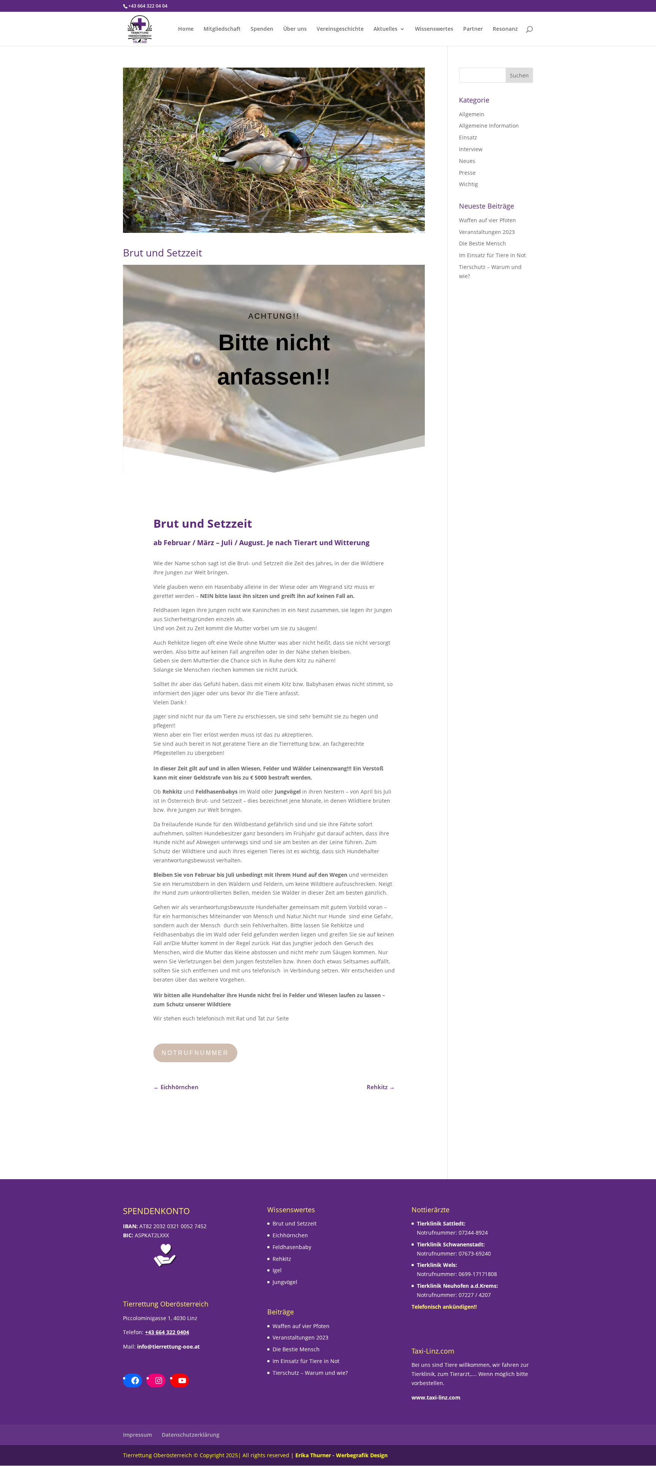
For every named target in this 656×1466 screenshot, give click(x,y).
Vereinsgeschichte (340, 29)
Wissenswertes (434, 29)
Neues (467, 160)
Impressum (137, 1434)
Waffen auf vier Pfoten (487, 220)
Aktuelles (385, 29)
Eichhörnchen (290, 1235)
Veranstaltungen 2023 (487, 232)
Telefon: (156, 1332)
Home (186, 29)
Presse (467, 172)
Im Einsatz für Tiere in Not (492, 255)
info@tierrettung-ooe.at (168, 1346)
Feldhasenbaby (292, 1247)
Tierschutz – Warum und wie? (310, 1372)
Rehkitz (282, 1258)
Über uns (295, 29)
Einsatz (468, 137)
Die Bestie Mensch (482, 243)
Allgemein (471, 114)
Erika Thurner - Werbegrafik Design (341, 1455)
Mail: (129, 1346)
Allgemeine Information (489, 125)
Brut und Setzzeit (162, 252)
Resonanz (505, 29)
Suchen (519, 75)
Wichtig (468, 184)
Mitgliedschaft (222, 29)
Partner (473, 29)
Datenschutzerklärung (190, 1434)
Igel (277, 1270)
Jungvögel (285, 1282)
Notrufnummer (195, 1053)
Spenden (262, 29)
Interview (471, 149)
